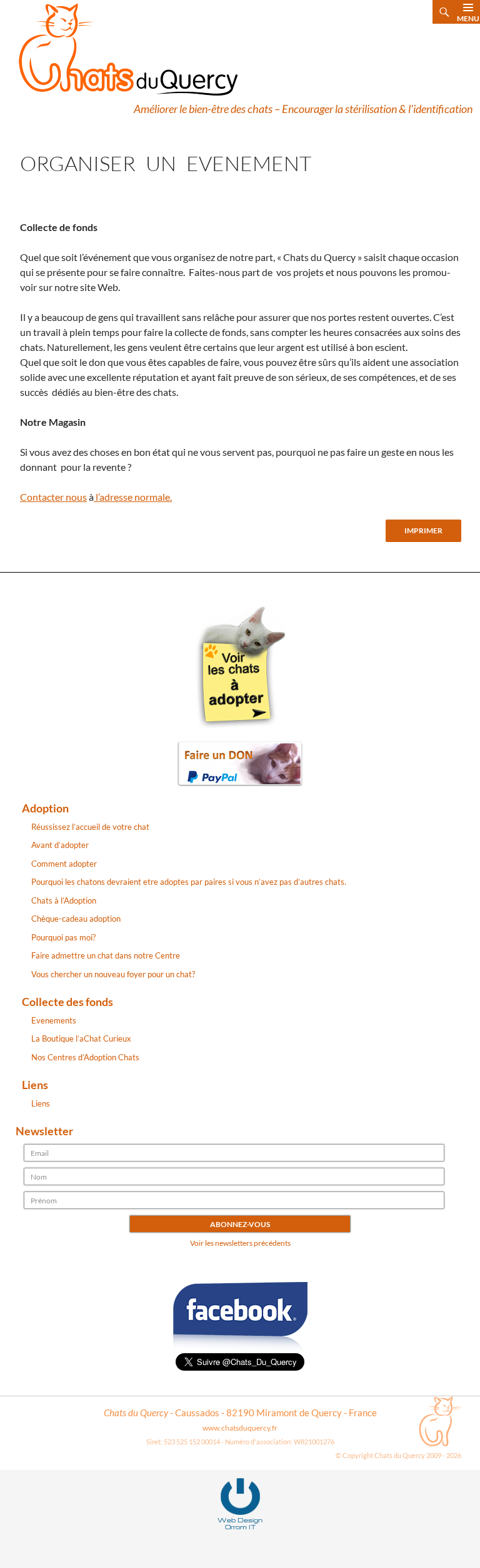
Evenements (53, 1020)
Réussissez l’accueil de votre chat (90, 827)
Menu (468, 18)
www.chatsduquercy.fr (240, 1427)
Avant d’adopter (60, 845)
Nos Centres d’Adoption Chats (85, 1057)
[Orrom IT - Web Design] (240, 1495)
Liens (40, 1103)
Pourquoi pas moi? (63, 937)
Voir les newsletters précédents (240, 1243)
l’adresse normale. (133, 497)
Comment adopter (64, 864)
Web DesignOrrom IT (240, 1523)
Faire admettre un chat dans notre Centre (105, 955)
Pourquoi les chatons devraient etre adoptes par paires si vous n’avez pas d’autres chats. (188, 882)
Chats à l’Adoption (63, 900)
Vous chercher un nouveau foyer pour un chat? (113, 974)
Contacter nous (53, 497)
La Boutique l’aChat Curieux (81, 1038)
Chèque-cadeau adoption (76, 919)
